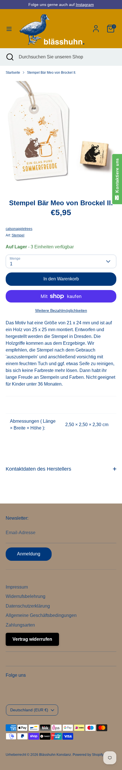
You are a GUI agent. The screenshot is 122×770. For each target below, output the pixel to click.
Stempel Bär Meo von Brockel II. (51, 73)
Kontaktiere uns (117, 176)
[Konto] (96, 26)
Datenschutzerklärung (28, 606)
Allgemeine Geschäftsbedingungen (41, 615)
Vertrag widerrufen (32, 639)
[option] (61, 134)
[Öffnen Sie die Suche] (9, 57)
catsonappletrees (19, 229)
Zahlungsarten (20, 625)
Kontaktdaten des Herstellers (38, 469)
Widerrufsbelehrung (25, 596)
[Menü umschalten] (9, 29)
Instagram (85, 4)
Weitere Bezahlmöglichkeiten (61, 310)
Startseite (13, 73)
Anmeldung (28, 553)
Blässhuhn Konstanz (55, 755)
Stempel (18, 235)
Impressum (17, 587)
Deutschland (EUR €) (29, 710)
